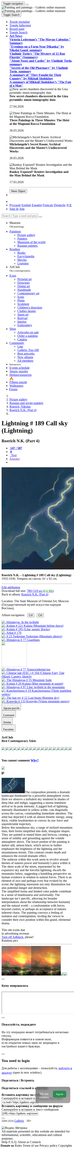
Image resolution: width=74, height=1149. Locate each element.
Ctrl (31, 615)
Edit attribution (11, 587)
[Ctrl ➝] (26, 669)
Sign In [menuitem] (14, 209)
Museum (16, 224)
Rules (19, 1145)
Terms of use (31, 1145)
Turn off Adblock (12, 937)
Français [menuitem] (48, 205)
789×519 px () (40, 591)
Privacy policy (48, 1145)
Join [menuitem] (21, 209)
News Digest (18, 191)
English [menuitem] (26, 205)
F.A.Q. (13, 1142)
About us (24, 1142)
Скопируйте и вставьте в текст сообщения (30, 1109)
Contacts (35, 1142)
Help (5, 1142)
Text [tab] (13, 455)
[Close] (40, 216)
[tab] (15, 448)
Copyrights (65, 1145)
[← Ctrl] (21, 640)
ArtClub (19, 268)
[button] (19, 21)
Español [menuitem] (37, 205)
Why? (35, 760)
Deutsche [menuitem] (60, 205)
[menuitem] (69, 205)
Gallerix (19, 1120)
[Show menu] (27, 4)
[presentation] (40, 462)
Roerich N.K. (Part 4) (34, 594)
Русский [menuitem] (15, 205)
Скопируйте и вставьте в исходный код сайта (32, 1098)
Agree (59, 1094)
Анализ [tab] (14, 458)
